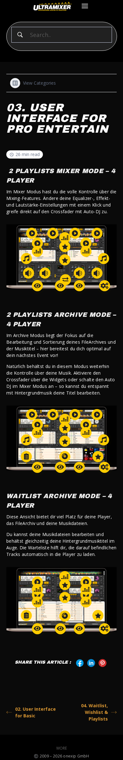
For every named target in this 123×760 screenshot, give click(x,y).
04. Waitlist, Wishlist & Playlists (94, 712)
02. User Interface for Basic (35, 712)
